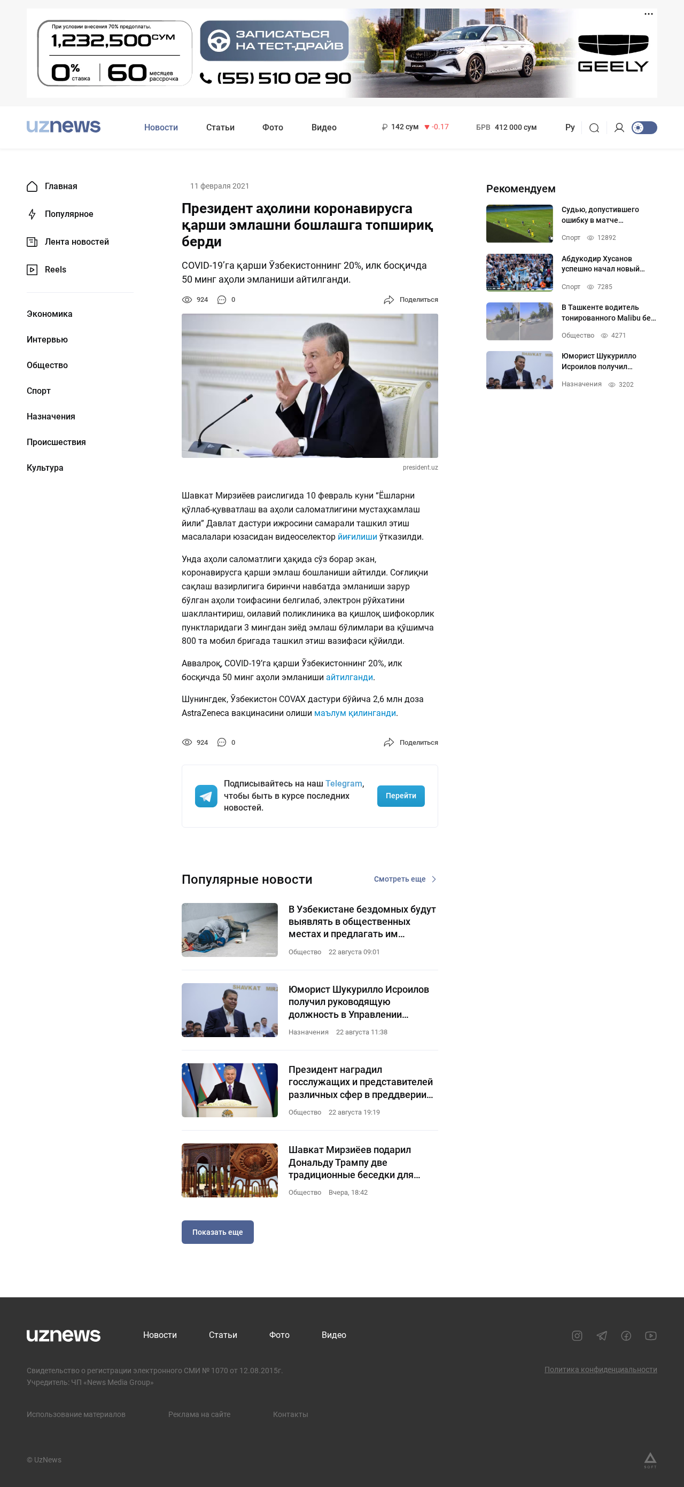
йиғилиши (357, 537)
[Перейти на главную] (63, 126)
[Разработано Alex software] (650, 1460)
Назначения (51, 416)
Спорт (39, 391)
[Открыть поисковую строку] (597, 127)
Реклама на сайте (199, 1414)
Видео (324, 127)
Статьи (220, 127)
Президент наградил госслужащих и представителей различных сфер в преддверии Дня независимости (361, 1082)
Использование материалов (76, 1414)
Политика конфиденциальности (601, 1369)
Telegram (343, 783)
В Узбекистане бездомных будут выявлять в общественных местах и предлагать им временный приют (362, 922)
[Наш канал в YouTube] (650, 1335)
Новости (161, 127)
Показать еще (217, 1232)
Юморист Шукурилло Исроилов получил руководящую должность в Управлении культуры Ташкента (359, 1002)
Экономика (50, 314)
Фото (272, 127)
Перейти (401, 795)
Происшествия (56, 442)
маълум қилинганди (355, 713)
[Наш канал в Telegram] (601, 1335)
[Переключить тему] (644, 127)
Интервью (47, 340)
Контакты (290, 1414)
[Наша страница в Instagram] (577, 1335)
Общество (47, 365)
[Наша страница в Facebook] (626, 1335)
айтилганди (349, 677)
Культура (45, 468)
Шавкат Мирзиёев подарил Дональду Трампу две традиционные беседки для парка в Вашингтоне (351, 1162)
